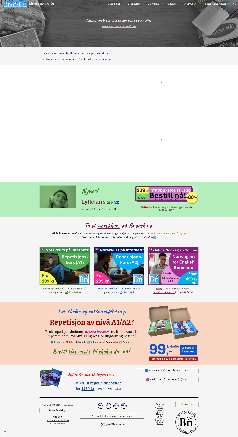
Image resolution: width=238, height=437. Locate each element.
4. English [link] (171, 3)
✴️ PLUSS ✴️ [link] (190, 3)
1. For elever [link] (114, 3)
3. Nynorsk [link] (153, 3)
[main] (119, 23)
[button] (234, 4)
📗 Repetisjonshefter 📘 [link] (216, 3)
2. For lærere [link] (134, 3)
